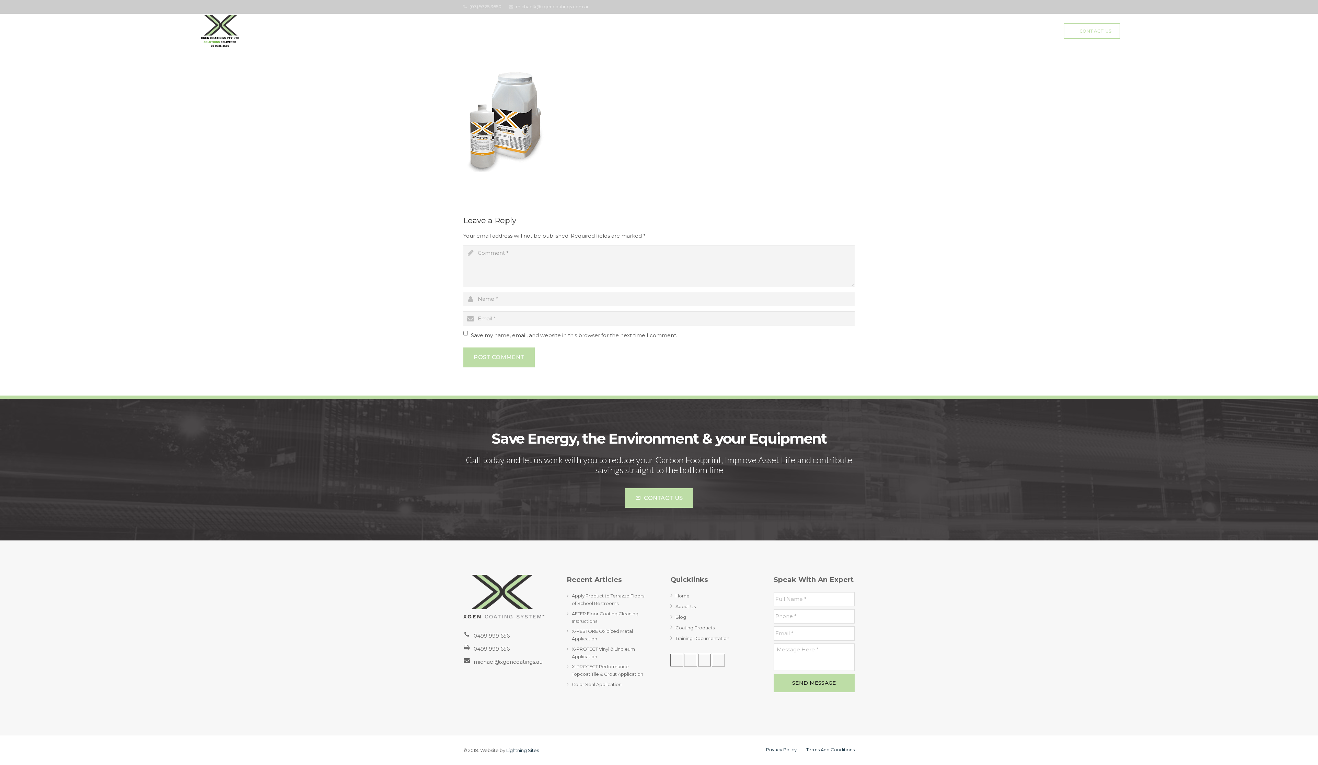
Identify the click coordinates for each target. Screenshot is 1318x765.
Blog (680, 617)
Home (682, 595)
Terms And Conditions (830, 749)
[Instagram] (718, 660)
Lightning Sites (522, 750)
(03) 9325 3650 (485, 6)
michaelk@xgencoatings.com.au (553, 6)
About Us (685, 606)
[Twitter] (839, 7)
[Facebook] (829, 7)
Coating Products (695, 627)
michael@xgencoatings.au (508, 662)
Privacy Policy (781, 749)
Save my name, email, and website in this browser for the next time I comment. (574, 335)
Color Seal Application (597, 684)
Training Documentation (702, 638)
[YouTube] (849, 7)
